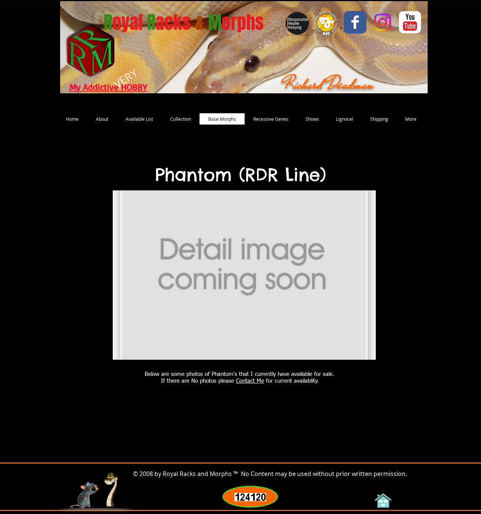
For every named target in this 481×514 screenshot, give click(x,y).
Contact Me (250, 381)
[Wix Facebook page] (355, 22)
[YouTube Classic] (410, 22)
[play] (360, 353)
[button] (244, 275)
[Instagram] (382, 22)
